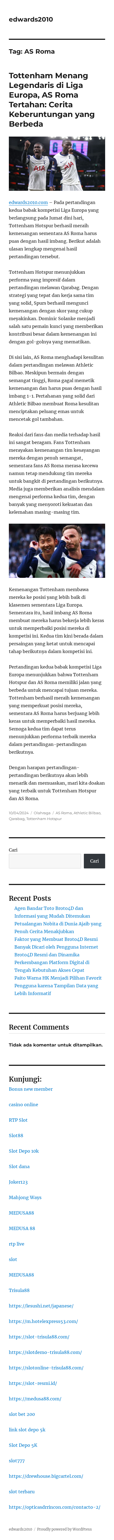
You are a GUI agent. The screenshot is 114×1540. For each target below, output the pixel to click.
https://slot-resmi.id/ (33, 1383)
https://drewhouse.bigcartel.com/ (46, 1476)
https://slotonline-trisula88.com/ (46, 1368)
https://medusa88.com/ (35, 1398)
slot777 (17, 1460)
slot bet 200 (22, 1414)
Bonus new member (31, 1089)
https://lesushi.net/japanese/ (41, 1306)
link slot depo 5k (27, 1429)
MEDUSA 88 (22, 1228)
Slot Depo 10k (24, 1151)
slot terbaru (22, 1491)
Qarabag (17, 818)
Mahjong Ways (25, 1197)
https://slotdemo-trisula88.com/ (45, 1352)
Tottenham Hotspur (44, 818)
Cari (13, 850)
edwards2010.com (28, 202)
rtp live (16, 1244)
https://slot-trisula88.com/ (39, 1337)
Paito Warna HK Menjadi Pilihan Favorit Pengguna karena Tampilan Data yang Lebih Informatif (58, 985)
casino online (23, 1104)
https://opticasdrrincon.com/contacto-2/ (54, 1507)
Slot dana (19, 1166)
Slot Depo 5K (23, 1445)
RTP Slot (18, 1120)
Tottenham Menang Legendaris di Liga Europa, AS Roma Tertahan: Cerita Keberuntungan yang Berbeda (52, 100)
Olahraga (42, 813)
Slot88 (16, 1135)
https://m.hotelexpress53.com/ (43, 1321)
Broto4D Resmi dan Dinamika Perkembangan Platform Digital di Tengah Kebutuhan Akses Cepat (51, 962)
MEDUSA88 (21, 1213)
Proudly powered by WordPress (64, 1529)
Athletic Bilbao (87, 813)
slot (13, 1259)
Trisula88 (19, 1290)
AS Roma (64, 813)
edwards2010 (31, 19)
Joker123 (18, 1182)
